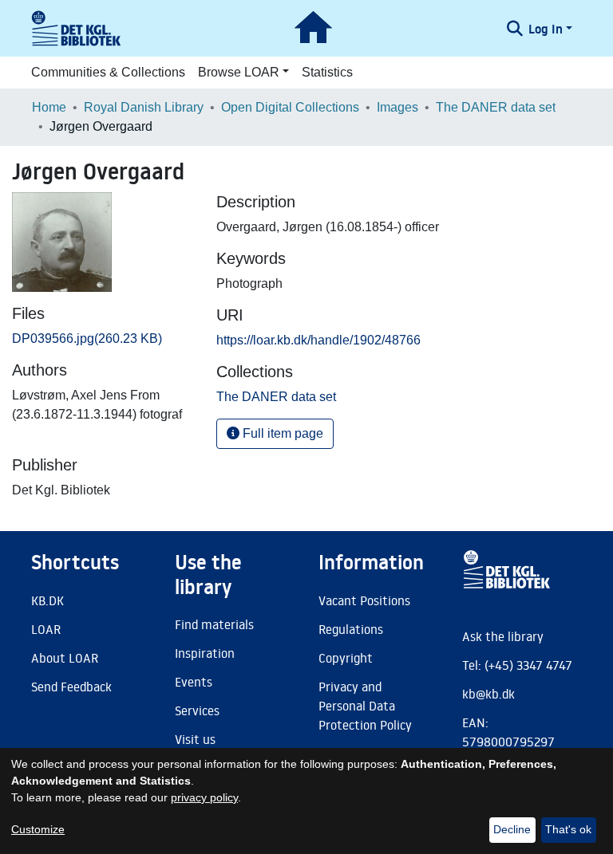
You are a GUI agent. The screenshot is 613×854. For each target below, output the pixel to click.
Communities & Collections (108, 72)
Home (49, 107)
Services (197, 710)
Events (193, 682)
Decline (512, 829)
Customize (38, 829)
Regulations (350, 629)
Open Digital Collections (290, 107)
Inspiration (205, 653)
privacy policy (204, 797)
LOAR (46, 629)
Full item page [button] (281, 433)
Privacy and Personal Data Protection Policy (365, 706)
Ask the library (503, 636)
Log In (545, 28)
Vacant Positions (364, 600)
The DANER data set (496, 107)
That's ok (568, 829)
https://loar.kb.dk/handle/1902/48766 (318, 340)
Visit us (195, 739)
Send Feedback (71, 687)
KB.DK (47, 600)
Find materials (214, 624)
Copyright (345, 658)
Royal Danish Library (144, 107)
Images (397, 107)
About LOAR (64, 658)
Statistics (327, 72)
